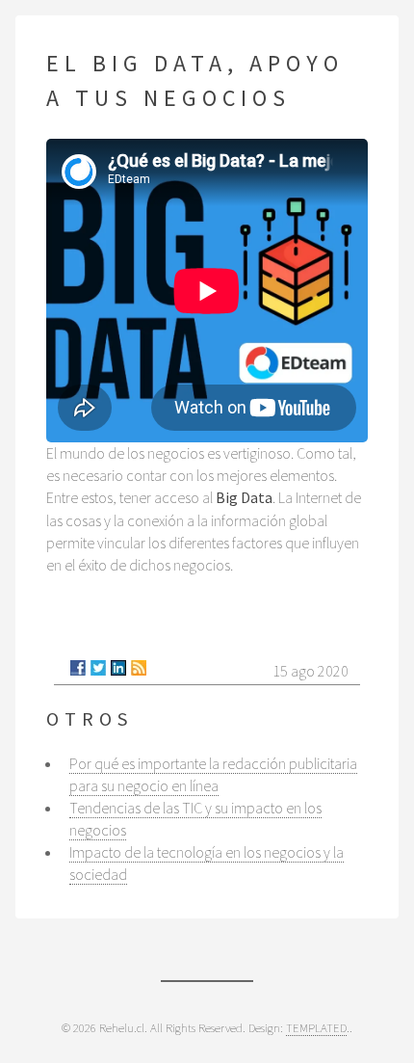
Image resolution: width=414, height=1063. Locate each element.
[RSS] (138, 668)
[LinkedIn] (118, 668)
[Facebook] (78, 668)
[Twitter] (98, 668)
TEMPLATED (316, 1027)
